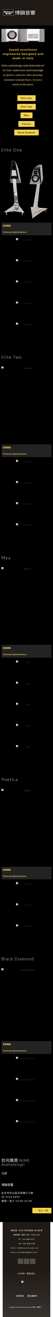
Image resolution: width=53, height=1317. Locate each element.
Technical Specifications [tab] (15, 232)
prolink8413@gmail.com (29, 1252)
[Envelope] (26, 1261)
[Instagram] (32, 1261)
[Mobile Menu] (49, 13)
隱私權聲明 (32, 1296)
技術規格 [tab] (7, 226)
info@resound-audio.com (30, 1248)
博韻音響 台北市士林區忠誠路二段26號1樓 (26, 1230)
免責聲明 (20, 1296)
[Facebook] (20, 1261)
